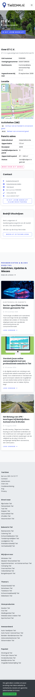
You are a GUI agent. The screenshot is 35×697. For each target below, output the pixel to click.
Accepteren (10, 694)
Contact (4, 479)
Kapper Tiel (5, 511)
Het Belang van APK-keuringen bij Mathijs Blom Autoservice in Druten (16, 419)
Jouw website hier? (12, 196)
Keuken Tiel (5, 608)
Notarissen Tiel (6, 588)
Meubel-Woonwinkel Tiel (10, 561)
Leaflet (21, 118)
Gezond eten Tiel (7, 519)
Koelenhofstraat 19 (10, 25)
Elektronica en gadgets (14, 302)
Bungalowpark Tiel (8, 573)
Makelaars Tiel (6, 596)
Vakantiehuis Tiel (7, 571)
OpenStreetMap (29, 118)
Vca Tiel (4, 611)
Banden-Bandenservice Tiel (11, 635)
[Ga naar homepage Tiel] (12, 5)
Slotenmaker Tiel (7, 640)
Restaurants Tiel (7, 531)
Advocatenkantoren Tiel (10, 638)
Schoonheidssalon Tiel (9, 536)
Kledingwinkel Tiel (7, 613)
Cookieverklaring (7, 486)
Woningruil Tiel (6, 653)
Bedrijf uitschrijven (17, 234)
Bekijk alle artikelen (7, 275)
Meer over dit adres (12, 167)
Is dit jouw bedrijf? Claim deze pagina (17, 201)
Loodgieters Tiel (7, 541)
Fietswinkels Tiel (7, 506)
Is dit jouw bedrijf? (13, 32)
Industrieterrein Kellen (14, 184)
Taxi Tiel (4, 509)
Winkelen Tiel (6, 558)
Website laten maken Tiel (11, 616)
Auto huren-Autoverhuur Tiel (12, 633)
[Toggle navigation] (32, 5)
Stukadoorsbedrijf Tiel (9, 543)
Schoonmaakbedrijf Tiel (10, 593)
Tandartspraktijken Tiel (10, 538)
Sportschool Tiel (7, 618)
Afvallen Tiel (5, 516)
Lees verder (9, 330)
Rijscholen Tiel (6, 503)
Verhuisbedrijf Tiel (8, 546)
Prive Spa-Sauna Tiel (9, 655)
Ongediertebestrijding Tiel (11, 663)
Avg (2, 489)
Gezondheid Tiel (7, 514)
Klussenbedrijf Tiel (8, 586)
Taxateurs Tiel (6, 591)
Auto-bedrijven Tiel (8, 630)
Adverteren (5, 481)
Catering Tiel (6, 533)
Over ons (4, 484)
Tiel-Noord (10, 187)
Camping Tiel (6, 566)
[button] (17, 101)
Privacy (4, 491)
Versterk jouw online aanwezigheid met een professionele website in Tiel (17, 361)
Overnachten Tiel (7, 568)
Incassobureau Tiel (8, 658)
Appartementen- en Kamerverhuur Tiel (16, 563)
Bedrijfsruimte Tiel (8, 660)
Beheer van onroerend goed (18, 131)
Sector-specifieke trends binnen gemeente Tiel (15, 306)
